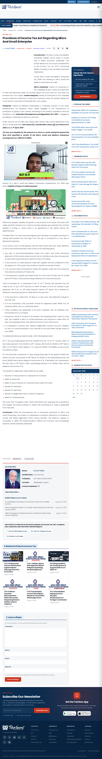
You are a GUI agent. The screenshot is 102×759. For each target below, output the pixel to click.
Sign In (95, 2)
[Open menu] (98, 7)
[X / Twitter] (9, 737)
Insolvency (52, 739)
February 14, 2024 (38, 48)
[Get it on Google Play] (69, 713)
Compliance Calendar (74, 739)
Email (7, 658)
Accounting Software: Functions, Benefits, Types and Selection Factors (58, 25)
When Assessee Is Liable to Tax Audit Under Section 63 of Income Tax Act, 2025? (29, 508)
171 (39, 486)
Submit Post (84, 2)
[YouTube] (14, 737)
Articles (20, 30)
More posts (76, 151)
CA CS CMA (67, 21)
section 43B (29, 459)
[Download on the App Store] (84, 713)
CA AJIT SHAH (10, 48)
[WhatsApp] (5, 742)
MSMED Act (17, 459)
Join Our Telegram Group (42, 531)
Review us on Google (16, 536)
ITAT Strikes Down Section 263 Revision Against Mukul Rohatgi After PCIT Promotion (84, 164)
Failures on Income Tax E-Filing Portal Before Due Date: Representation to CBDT (84, 120)
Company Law (37, 21)
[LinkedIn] (19, 737)
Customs (53, 21)
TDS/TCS (33, 739)
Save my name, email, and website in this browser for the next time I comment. (30, 675)
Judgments (70, 736)
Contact (87, 739)
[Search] (99, 21)
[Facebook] (5, 737)
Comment (9, 626)
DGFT (75, 21)
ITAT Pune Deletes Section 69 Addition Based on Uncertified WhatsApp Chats (83, 174)
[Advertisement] (17, 73)
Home (3, 21)
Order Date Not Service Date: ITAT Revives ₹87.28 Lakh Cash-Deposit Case (85, 194)
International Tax (36, 742)
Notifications (71, 730)
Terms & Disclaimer (93, 751)
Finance (91, 21)
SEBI (85, 21)
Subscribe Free (42, 710)
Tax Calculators (72, 742)
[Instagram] (24, 737)
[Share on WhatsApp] (63, 48)
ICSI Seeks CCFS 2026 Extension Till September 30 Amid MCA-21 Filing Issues (85, 224)
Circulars (70, 733)
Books (72, 2)
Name (7, 650)
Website (8, 667)
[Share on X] (54, 48)
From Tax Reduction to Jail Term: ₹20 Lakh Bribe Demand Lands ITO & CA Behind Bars (85, 234)
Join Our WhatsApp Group (17, 531)
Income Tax (10, 21)
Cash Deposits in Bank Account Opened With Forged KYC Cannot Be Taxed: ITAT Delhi (85, 263)
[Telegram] (9, 742)
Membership (89, 742)
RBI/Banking (52, 736)
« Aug (73, 397)
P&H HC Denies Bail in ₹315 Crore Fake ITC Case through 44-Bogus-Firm (85, 184)
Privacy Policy (82, 751)
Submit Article (89, 733)
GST (60, 21)
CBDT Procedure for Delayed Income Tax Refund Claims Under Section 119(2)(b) (28, 514)
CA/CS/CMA (53, 742)
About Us (87, 730)
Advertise (88, 736)
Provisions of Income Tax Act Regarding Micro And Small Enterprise (34, 40)
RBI (80, 21)
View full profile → (12, 492)
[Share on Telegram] (67, 48)
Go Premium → (85, 97)
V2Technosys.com (40, 751)
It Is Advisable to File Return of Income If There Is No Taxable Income (27, 503)
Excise (46, 21)
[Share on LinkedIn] (58, 48)
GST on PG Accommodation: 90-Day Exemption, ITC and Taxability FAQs (85, 137)
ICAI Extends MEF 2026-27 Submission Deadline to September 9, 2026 (81, 243)
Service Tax (27, 21)
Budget (18, 21)
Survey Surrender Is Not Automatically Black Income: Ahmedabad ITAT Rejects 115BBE (84, 203)
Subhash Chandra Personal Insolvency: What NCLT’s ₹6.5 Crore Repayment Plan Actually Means (85, 253)
